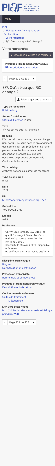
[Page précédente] (4, 79)
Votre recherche (15, 37)
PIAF (4, 26)
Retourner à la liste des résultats (32, 54)
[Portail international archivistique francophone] (27, 7)
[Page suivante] (33, 79)
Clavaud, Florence (12, 119)
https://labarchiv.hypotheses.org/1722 (24, 199)
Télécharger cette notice (34, 99)
